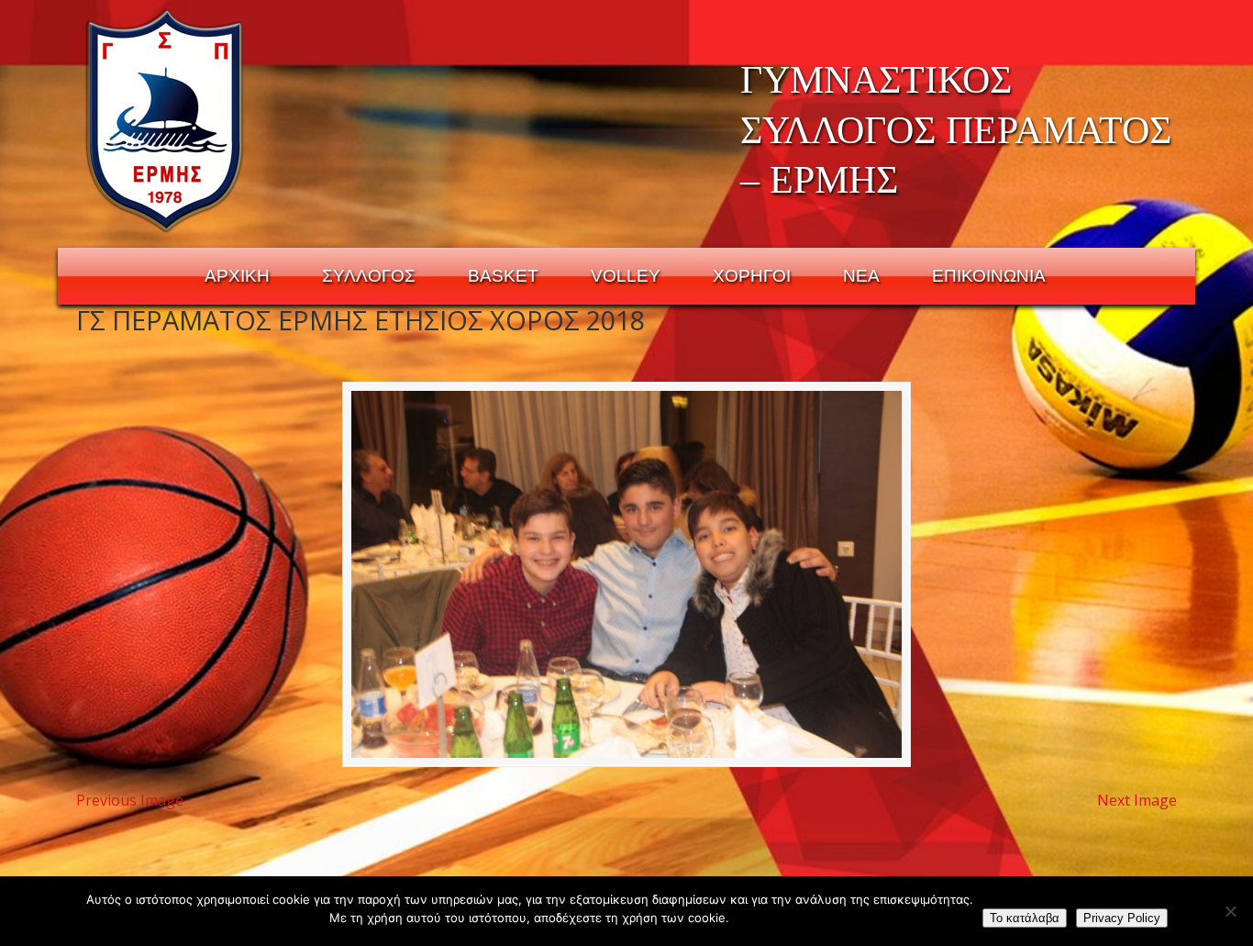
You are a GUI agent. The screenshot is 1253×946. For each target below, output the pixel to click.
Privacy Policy (1121, 918)
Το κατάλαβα (1024, 918)
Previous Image (129, 800)
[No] (1230, 911)
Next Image (1137, 800)
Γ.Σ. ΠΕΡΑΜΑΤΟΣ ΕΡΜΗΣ (165, 120)
